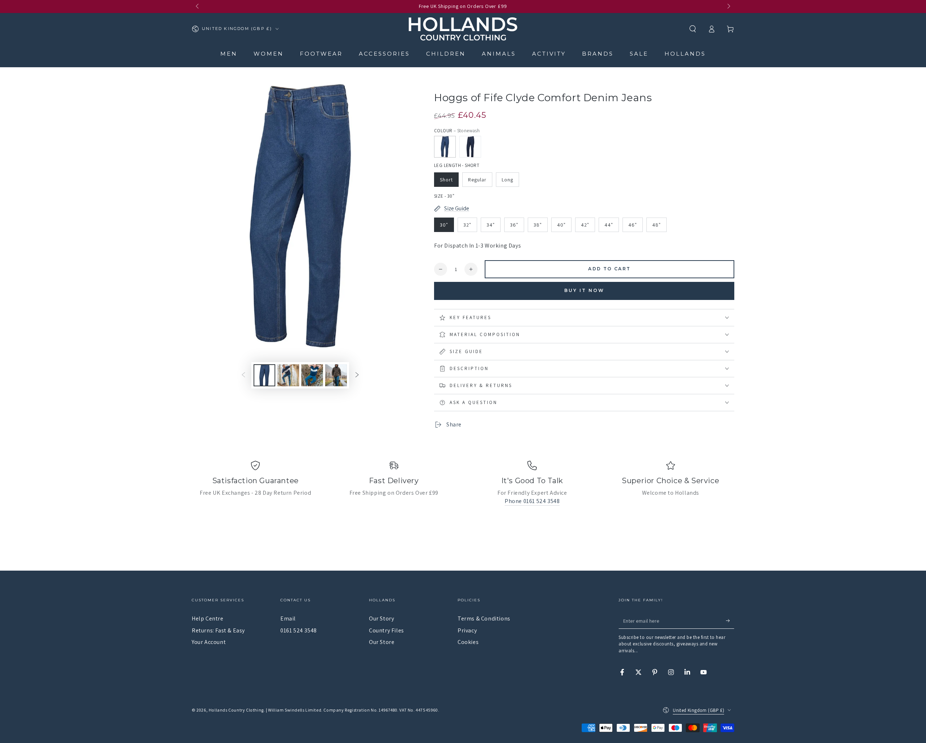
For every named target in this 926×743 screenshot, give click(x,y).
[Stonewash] (445, 147)
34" (491, 225)
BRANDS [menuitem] (597, 53)
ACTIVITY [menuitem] (549, 53)
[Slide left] (198, 6)
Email (288, 618)
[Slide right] (728, 6)
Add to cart (609, 268)
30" (444, 225)
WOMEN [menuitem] (269, 53)
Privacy (467, 630)
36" (514, 225)
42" (585, 225)
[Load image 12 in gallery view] (288, 375)
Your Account (209, 642)
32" (467, 225)
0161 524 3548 (298, 630)
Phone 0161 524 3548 (532, 501)
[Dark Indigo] (470, 147)
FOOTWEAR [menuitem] (321, 53)
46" (632, 225)
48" (656, 225)
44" (608, 225)
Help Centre (208, 618)
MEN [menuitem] (228, 53)
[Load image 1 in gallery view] (264, 375)
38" (538, 225)
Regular (477, 179)
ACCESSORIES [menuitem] (384, 53)
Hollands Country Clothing (236, 710)
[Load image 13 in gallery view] (312, 375)
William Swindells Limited (294, 710)
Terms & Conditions (484, 618)
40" (561, 225)
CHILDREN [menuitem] (446, 53)
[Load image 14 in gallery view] (336, 375)
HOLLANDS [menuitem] (685, 53)
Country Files (386, 630)
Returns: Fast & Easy (218, 630)
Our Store (381, 642)
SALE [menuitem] (639, 53)
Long (507, 179)
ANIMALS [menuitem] (499, 53)
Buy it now (584, 290)
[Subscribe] (730, 620)
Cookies (468, 642)
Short (446, 179)
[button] (692, 29)
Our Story (381, 618)
